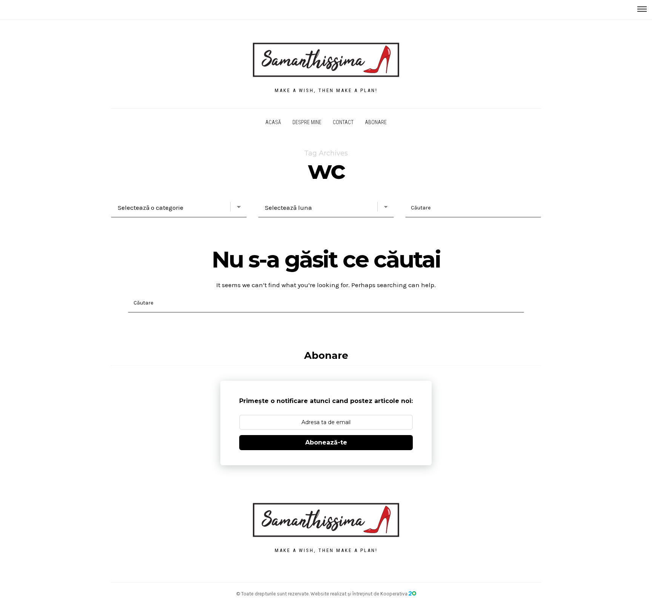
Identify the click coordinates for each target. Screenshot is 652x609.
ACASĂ (273, 122)
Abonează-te (326, 442)
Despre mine (306, 122)
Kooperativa (394, 594)
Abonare (376, 122)
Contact (343, 122)
